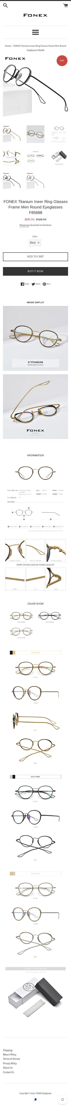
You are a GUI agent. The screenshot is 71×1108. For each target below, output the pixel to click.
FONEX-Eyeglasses (43, 1093)
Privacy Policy (10, 1063)
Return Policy (9, 1054)
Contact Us (8, 1072)
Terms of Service (11, 1059)
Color (35, 236)
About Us (8, 1067)
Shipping (24, 225)
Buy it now (36, 271)
